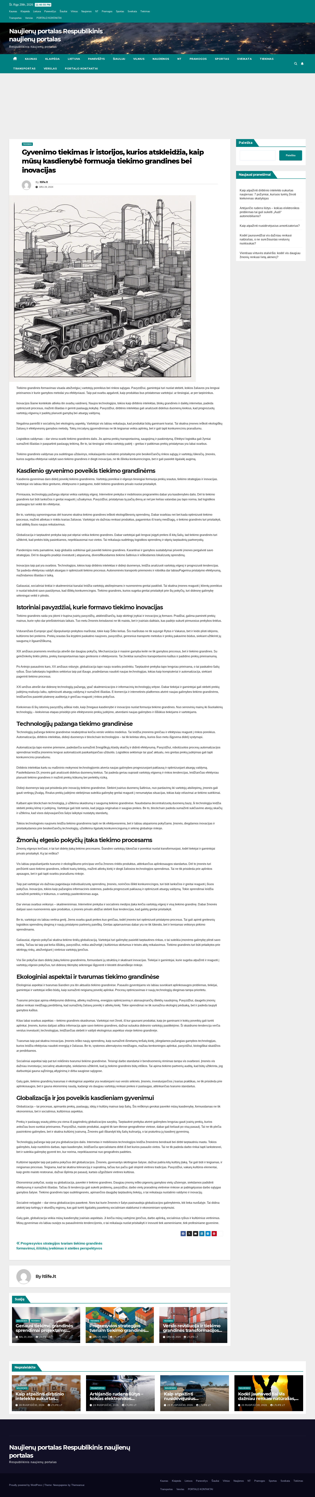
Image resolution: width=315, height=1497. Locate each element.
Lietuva (37, 11)
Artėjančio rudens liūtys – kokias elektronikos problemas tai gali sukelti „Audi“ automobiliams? (270, 212)
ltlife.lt (44, 182)
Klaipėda (25, 11)
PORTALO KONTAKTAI (49, 18)
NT (96, 11)
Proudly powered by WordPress (26, 1485)
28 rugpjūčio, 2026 (32, 1405)
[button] (295, 63)
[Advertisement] (157, 100)
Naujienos (86, 11)
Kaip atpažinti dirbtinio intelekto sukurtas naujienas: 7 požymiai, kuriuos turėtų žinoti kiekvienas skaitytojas (268, 194)
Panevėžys (50, 11)
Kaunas (13, 11)
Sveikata (132, 11)
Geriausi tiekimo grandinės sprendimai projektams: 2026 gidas (44, 1330)
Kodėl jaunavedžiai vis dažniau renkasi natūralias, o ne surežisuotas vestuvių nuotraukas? (266, 239)
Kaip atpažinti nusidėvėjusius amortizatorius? (270, 225)
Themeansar (77, 1485)
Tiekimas (145, 11)
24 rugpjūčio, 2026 (106, 1405)
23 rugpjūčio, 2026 (180, 1405)
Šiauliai (63, 11)
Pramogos (107, 11)
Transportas (15, 18)
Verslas (29, 18)
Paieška (245, 143)
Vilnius (74, 11)
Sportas (120, 11)
